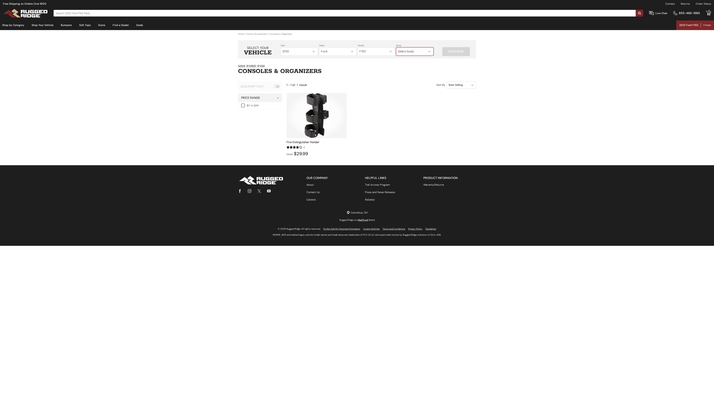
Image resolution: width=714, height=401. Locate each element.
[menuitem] (13, 25)
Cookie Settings (371, 228)
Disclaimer (430, 228)
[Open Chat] (651, 13)
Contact (670, 3)
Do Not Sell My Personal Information (341, 228)
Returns (685, 3)
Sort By (440, 85)
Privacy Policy (415, 228)
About (310, 184)
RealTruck (363, 220)
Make (322, 45)
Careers (311, 199)
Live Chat (661, 13)
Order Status (703, 3)
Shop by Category (13, 25)
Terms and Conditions (394, 228)
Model (361, 45)
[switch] (260, 86)
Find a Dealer (121, 25)
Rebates (370, 199)
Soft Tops (85, 25)
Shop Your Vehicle (42, 25)
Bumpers (66, 25)
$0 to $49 (253, 105)
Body (398, 45)
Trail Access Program (377, 184)
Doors (101, 25)
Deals (139, 25)
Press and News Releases (380, 192)
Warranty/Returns (433, 184)
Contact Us (313, 192)
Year (283, 45)
